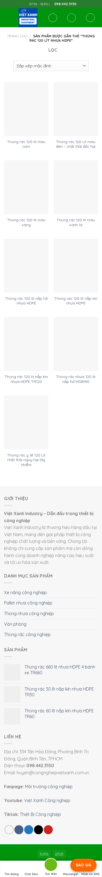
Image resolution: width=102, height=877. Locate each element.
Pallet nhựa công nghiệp (28, 603)
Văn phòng (15, 624)
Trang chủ (17, 36)
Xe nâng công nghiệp (25, 592)
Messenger (70, 874)
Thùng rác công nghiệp (27, 634)
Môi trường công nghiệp (49, 786)
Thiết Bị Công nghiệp (40, 814)
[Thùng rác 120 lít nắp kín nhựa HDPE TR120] (26, 344)
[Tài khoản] (71, 17)
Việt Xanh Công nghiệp (47, 800)
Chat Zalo (31, 874)
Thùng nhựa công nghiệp (29, 613)
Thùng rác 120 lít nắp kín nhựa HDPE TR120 (26, 379)
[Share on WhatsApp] (9, 829)
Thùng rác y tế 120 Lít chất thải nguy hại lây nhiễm (26, 460)
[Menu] (7, 17)
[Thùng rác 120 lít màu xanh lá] (76, 187)
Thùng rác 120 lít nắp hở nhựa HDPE (26, 301)
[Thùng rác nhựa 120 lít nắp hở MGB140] (76, 344)
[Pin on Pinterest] (48, 829)
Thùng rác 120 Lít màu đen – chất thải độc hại (75, 144)
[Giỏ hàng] (90, 17)
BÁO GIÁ (83, 865)
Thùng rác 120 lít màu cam (26, 144)
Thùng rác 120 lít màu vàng (26, 222)
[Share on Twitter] (28, 829)
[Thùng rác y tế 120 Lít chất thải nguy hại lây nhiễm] (26, 422)
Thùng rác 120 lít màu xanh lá (76, 222)
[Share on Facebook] (18, 829)
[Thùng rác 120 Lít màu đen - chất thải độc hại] (76, 109)
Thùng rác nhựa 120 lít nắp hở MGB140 (75, 379)
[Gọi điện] (51, 865)
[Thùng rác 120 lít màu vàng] (26, 187)
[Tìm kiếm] (52, 17)
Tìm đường (11, 874)
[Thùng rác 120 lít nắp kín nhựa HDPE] (76, 266)
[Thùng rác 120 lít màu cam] (26, 109)
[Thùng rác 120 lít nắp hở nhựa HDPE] (26, 266)
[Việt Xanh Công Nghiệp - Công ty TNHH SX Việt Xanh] (28, 17)
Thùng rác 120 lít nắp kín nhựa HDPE (75, 301)
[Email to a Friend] (38, 829)
